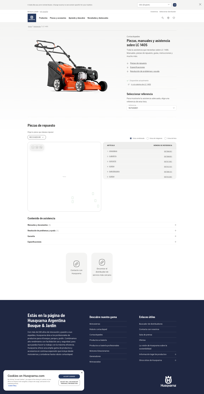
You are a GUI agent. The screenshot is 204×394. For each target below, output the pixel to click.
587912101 (168, 166)
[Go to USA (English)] (174, 5)
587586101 (168, 172)
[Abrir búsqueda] (162, 17)
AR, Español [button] (44, 12)
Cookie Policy (12, 385)
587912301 (168, 177)
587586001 (168, 156)
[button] (43, 18)
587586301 (168, 151)
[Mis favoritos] (173, 17)
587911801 (168, 161)
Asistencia (154, 12)
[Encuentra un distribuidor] (168, 17)
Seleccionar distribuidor (167, 12)
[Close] (82, 372)
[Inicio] (32, 18)
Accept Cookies (69, 376)
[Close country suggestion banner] (200, 4)
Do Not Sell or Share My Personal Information (69, 382)
